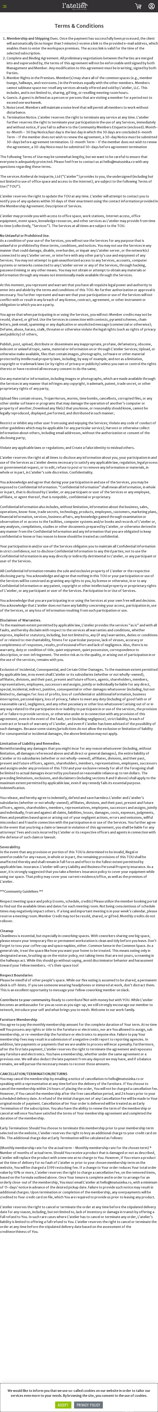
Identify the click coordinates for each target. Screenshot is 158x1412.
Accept (63, 1405)
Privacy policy (88, 1405)
